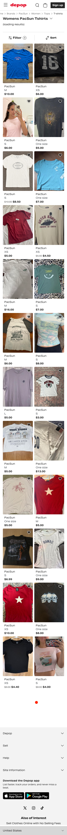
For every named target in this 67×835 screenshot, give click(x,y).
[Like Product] (28, 47)
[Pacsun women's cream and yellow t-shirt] (49, 225)
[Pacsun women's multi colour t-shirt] (49, 333)
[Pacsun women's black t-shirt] (49, 63)
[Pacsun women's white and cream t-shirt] (18, 171)
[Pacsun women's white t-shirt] (18, 279)
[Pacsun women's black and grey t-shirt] (49, 602)
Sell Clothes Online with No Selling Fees (33, 823)
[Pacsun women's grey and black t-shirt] (49, 117)
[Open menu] (5, 4)
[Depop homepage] (18, 5)
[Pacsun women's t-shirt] (18, 333)
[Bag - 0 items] (45, 5)
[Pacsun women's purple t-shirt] (18, 386)
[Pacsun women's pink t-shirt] (18, 117)
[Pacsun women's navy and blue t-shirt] (18, 63)
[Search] (37, 5)
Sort (53, 37)
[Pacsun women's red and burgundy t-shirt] (18, 225)
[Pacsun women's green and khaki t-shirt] (49, 279)
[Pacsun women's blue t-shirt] (49, 171)
